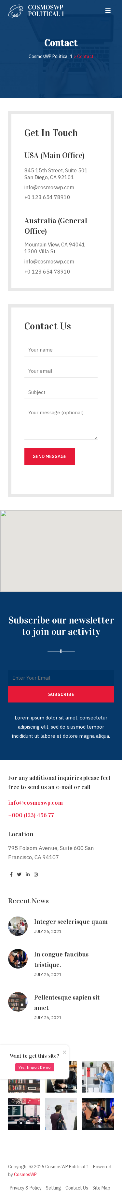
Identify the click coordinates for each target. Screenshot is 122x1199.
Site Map (101, 1188)
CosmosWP (25, 1174)
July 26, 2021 (47, 931)
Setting (53, 1188)
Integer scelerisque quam (71, 921)
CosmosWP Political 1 (46, 10)
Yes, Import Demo (34, 1067)
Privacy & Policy (26, 1188)
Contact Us (76, 1188)
